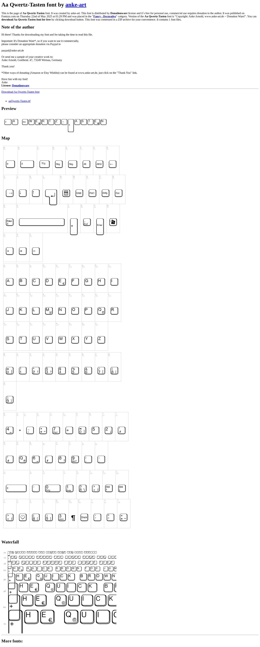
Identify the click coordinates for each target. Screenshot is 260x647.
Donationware (20, 85)
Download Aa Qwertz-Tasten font (20, 91)
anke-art (75, 4)
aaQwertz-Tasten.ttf (19, 101)
